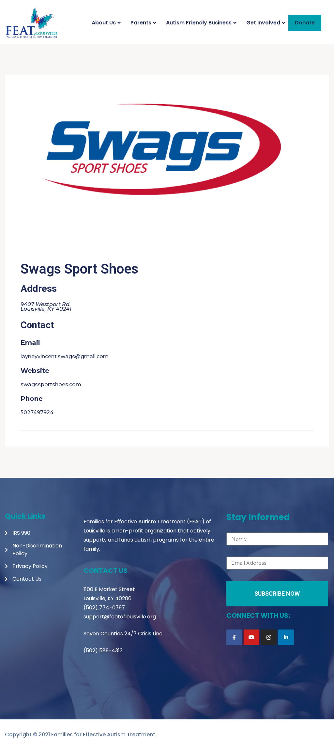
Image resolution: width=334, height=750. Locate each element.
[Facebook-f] (234, 637)
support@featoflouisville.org (120, 616)
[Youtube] (251, 637)
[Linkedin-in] (286, 637)
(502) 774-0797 (104, 607)
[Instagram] (269, 637)
